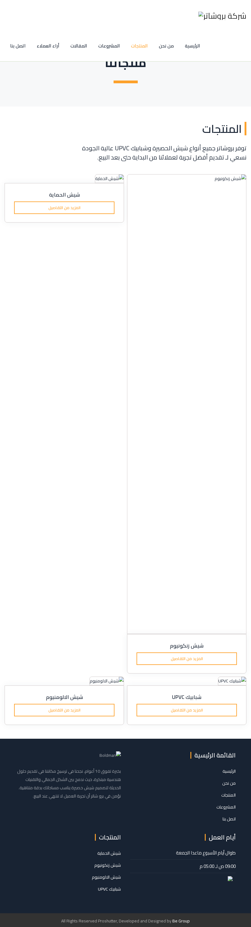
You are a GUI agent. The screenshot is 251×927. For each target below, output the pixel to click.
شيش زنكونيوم (187, 646)
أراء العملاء (48, 45)
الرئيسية (192, 45)
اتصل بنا (18, 45)
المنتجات (139, 45)
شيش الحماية (64, 195)
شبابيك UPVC (186, 697)
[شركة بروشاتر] (222, 15)
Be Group (181, 921)
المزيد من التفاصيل (64, 207)
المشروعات (109, 45)
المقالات (78, 45)
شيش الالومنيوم (64, 697)
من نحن (166, 45)
